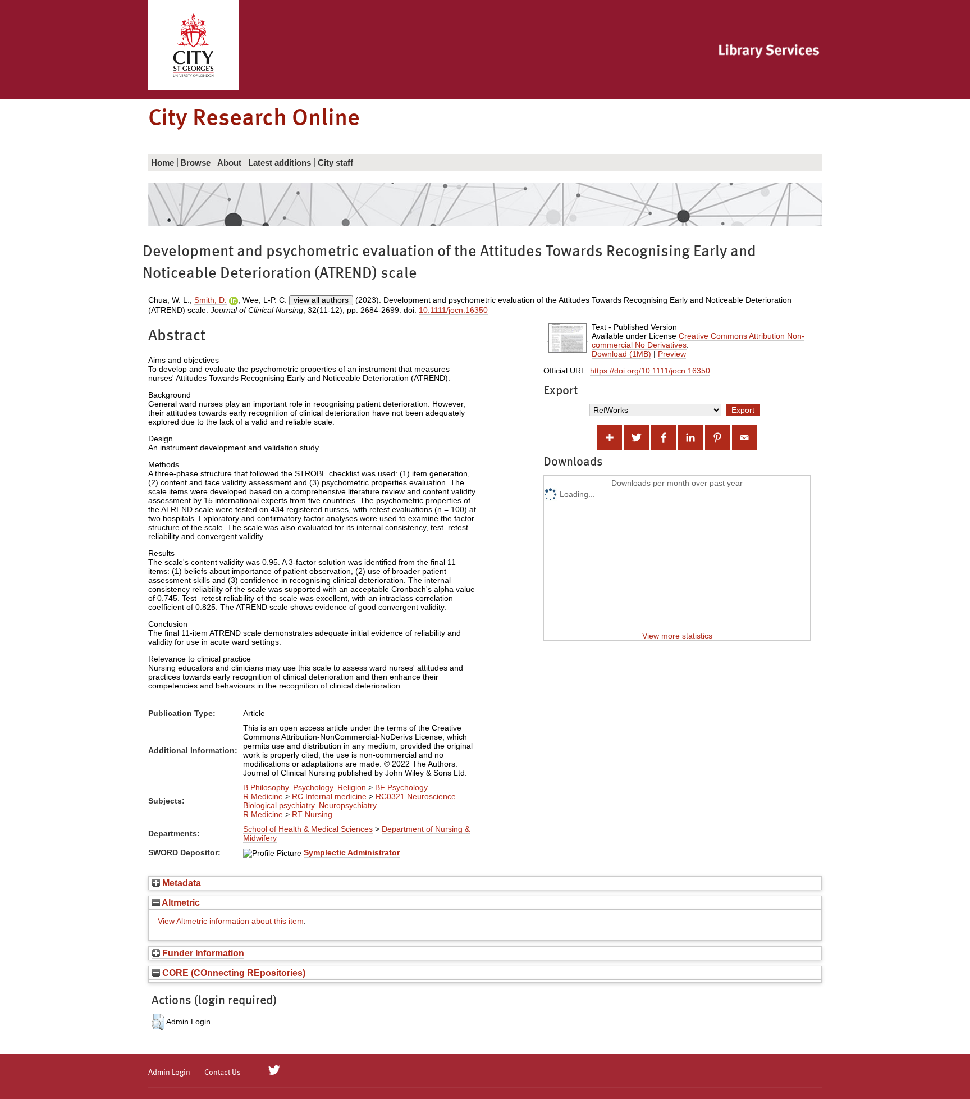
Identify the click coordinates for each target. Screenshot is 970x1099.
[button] (158, 1022)
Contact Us (222, 1073)
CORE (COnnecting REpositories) (232, 973)
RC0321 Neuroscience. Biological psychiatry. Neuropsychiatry (350, 801)
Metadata (180, 883)
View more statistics (677, 635)
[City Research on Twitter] (274, 1070)
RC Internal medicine (329, 796)
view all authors (321, 299)
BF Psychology (401, 787)
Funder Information (202, 953)
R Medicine (263, 796)
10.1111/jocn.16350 (453, 309)
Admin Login (169, 1073)
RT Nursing (312, 814)
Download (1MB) (621, 353)
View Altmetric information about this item (231, 920)
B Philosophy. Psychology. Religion (304, 787)
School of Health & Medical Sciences (308, 828)
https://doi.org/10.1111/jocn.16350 (650, 370)
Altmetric (180, 902)
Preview (672, 353)
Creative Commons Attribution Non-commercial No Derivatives (698, 340)
